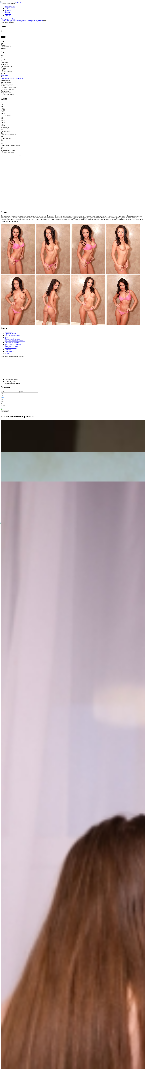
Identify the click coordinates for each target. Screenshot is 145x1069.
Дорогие (7, 12)
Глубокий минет (10, 334)
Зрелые (7, 15)
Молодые (8, 14)
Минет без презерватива (13, 344)
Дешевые (8, 10)
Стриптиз (8, 349)
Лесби (7, 337)
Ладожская (39, 21)
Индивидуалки (10, 7)
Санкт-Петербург (6, 21)
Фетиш (7, 353)
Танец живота (9, 351)
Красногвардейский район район (24, 21)
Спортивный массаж (12, 342)
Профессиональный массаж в (15, 341)
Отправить (5, 411)
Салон (7, 8)
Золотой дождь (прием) (12, 335)
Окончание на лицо (11, 346)
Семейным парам (10, 348)
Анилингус (8, 332)
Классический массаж (12, 339)
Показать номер (6, 47)
